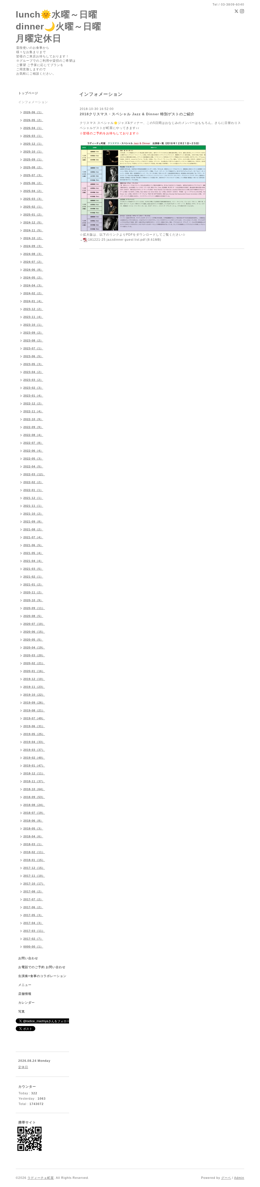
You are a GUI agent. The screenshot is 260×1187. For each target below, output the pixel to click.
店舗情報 (24, 994)
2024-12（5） (33, 222)
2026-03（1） (33, 135)
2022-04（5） (33, 466)
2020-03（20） (34, 655)
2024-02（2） (33, 293)
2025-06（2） (33, 183)
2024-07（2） (33, 261)
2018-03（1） (33, 844)
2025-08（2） (33, 167)
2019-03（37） (34, 749)
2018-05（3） (33, 828)
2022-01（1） (33, 490)
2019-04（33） (34, 741)
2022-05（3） (33, 458)
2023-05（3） (33, 364)
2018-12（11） (34, 773)
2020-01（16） (34, 671)
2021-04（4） (33, 560)
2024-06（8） (33, 269)
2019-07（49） (34, 718)
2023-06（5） (33, 356)
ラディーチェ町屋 (40, 1178)
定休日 (23, 1067)
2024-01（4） (33, 301)
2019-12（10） (34, 678)
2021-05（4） (33, 553)
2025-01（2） (33, 214)
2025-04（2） (33, 190)
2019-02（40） (34, 757)
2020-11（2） (33, 592)
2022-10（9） (33, 419)
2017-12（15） (34, 867)
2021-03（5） (33, 568)
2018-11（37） (34, 781)
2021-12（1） (33, 497)
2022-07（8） (33, 442)
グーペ (226, 1178)
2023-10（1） (33, 324)
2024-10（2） (33, 238)
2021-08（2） (33, 529)
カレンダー (26, 1002)
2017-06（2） (33, 907)
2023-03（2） (33, 379)
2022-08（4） (33, 434)
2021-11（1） (33, 505)
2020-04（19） (34, 647)
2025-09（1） (33, 159)
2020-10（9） (33, 600)
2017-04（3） (33, 922)
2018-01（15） (34, 859)
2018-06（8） (33, 820)
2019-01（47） (34, 765)
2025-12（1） (33, 143)
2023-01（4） (33, 395)
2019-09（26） (34, 702)
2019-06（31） (34, 726)
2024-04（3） (33, 285)
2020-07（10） (34, 623)
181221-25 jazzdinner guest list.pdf (116, 239)
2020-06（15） (34, 631)
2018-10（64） (34, 789)
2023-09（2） (33, 332)
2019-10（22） (34, 694)
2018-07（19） (34, 812)
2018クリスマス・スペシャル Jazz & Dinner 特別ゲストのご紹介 (137, 114)
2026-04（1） (33, 127)
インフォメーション (33, 102)
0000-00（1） (33, 946)
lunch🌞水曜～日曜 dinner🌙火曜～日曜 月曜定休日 (58, 26)
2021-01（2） (33, 584)
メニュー (24, 985)
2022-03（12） (34, 474)
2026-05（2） (33, 120)
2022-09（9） (33, 427)
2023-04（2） (33, 371)
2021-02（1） (33, 576)
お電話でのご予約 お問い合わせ (42, 967)
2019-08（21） (34, 710)
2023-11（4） (33, 316)
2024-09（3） (33, 246)
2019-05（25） (34, 734)
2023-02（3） (33, 387)
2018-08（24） (34, 804)
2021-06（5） (33, 545)
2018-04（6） (33, 836)
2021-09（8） (33, 521)
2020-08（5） (33, 615)
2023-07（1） (33, 348)
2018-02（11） (34, 852)
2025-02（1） (33, 206)
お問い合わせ (28, 958)
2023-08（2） (33, 340)
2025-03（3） (33, 198)
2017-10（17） (34, 883)
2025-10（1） (33, 151)
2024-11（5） (33, 230)
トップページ (28, 93)
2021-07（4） (33, 537)
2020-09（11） (34, 608)
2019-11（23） (34, 686)
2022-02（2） (33, 482)
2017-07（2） (33, 899)
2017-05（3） (33, 915)
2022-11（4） (33, 411)
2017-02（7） (33, 938)
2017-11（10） (34, 875)
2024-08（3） (33, 253)
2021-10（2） (33, 513)
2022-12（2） (33, 403)
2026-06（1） (33, 112)
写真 (21, 1011)
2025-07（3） (33, 175)
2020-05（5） (33, 639)
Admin (239, 1178)
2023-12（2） (33, 309)
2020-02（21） (34, 663)
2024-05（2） (33, 277)
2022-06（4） (33, 450)
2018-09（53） (34, 797)
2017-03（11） (34, 930)
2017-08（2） (33, 891)
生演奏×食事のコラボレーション (42, 976)
